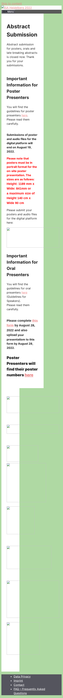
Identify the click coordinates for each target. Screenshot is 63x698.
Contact (19, 685)
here (24, 115)
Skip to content (11, 3)
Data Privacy (22, 676)
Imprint (18, 680)
